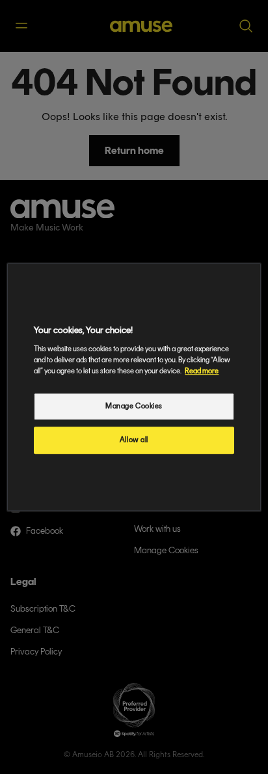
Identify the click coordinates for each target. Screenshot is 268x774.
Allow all (134, 439)
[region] (134, 387)
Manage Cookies (134, 405)
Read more (202, 370)
